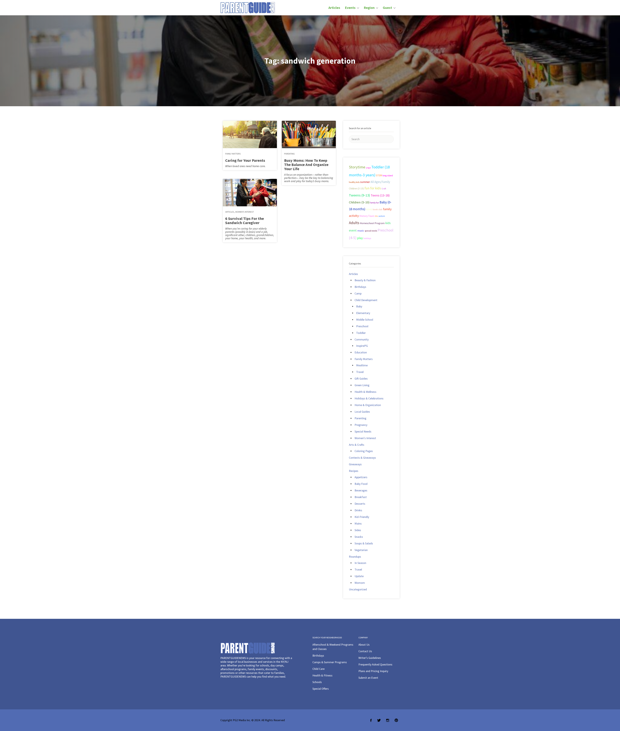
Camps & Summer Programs (329, 662)
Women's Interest (244, 211)
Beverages (361, 490)
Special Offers (320, 688)
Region (369, 7)
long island (387, 175)
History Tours (366, 215)
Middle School (364, 319)
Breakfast (361, 497)
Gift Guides (361, 378)
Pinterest (396, 720)
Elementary (363, 313)
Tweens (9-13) (359, 195)
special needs (371, 230)
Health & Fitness (322, 675)
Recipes (353, 471)
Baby (359, 306)
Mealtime (362, 365)
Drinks (358, 510)
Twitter (379, 720)
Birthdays (360, 287)
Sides (358, 530)
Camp (358, 293)
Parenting (289, 153)
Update (359, 576)
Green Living (362, 385)
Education (361, 352)
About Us (364, 644)
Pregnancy (361, 425)
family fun (374, 202)
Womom (360, 583)
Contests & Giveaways (362, 457)
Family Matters (233, 153)
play (360, 238)
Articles (334, 7)
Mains (358, 523)
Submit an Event (368, 678)
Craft (384, 188)
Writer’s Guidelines (369, 658)
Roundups (355, 556)
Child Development (366, 300)
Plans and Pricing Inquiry (373, 671)
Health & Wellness (365, 392)
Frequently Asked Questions (375, 664)
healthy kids (354, 182)
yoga (368, 167)
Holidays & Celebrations (369, 398)
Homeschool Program (372, 223)
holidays (367, 238)
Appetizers (361, 477)
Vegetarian (361, 550)
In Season (360, 563)
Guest (387, 7)
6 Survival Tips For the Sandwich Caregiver (244, 220)
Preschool (362, 326)
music (360, 230)
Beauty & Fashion (365, 280)
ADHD (369, 209)
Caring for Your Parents (245, 160)
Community (362, 339)
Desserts (360, 503)
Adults (354, 222)
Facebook (371, 720)
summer (365, 182)
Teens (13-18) (380, 195)
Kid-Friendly (362, 517)
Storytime (357, 167)
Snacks (359, 537)
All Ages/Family (380, 182)
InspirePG (362, 346)
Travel (360, 372)
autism (381, 216)
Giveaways (355, 464)
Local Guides (362, 411)
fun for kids (373, 188)
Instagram (388, 720)
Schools (317, 682)
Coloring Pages (364, 451)
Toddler (361, 333)
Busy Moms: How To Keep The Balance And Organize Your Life (306, 164)
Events (350, 7)
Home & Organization (368, 405)
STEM (379, 175)
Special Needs (363, 431)
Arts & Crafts (356, 445)
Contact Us (365, 651)
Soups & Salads (364, 543)
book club (377, 209)
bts (376, 216)
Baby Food (361, 484)
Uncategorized (358, 589)
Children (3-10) (356, 188)
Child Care (318, 669)
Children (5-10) (359, 202)
